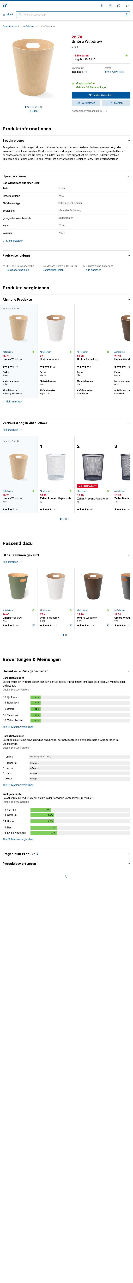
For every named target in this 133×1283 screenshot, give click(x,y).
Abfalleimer (28, 26)
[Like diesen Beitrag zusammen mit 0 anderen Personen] (113, 1022)
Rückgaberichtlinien (17, 269)
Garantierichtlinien (53, 269)
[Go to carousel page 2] (61, 417)
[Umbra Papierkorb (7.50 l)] (93, 344)
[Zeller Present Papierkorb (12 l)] (93, 482)
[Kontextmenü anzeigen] (106, 983)
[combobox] (28, 972)
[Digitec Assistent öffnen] (118, 5)
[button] (101, 85)
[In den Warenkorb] (33, 632)
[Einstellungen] (101, 5)
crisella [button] (14, 1170)
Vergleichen (88, 103)
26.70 (77, 37)
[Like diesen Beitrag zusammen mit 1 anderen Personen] (113, 983)
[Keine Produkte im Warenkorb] (127, 5)
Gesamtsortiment (11, 26)
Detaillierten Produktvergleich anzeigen (29, 306)
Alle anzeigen (65, 306)
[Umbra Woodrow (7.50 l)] (56, 344)
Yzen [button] (13, 1238)
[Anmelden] (110, 5)
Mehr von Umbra (114, 70)
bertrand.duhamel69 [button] (21, 1078)
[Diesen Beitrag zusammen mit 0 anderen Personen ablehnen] (127, 983)
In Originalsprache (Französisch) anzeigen (30, 1109)
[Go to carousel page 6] (71, 417)
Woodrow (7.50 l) (63, 1102)
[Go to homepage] (5, 5)
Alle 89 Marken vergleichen (18, 734)
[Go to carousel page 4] (66, 417)
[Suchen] (20, 15)
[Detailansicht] (66, 717)
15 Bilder (33, 110)
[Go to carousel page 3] (63, 417)
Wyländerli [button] (16, 1132)
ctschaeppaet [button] (18, 981)
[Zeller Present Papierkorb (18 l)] (56, 482)
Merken (118, 103)
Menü (9, 14)
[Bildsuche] (126, 14)
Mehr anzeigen (14, 409)
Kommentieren (14, 1005)
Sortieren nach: (11, 971)
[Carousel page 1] (58, 417)
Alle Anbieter (93, 269)
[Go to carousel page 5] (68, 417)
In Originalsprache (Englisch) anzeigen (27, 1056)
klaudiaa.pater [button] (18, 1020)
